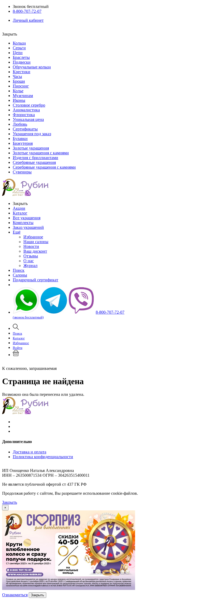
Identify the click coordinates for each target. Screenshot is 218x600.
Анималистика (26, 110)
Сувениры (22, 172)
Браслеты (21, 57)
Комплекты (23, 222)
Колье (18, 91)
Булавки (20, 138)
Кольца (19, 43)
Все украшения (26, 218)
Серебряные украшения (34, 162)
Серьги (19, 48)
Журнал (30, 265)
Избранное (33, 237)
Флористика (24, 114)
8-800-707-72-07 (27, 11)
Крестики (21, 71)
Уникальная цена (28, 119)
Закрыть (9, 502)
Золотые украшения (31, 148)
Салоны (20, 275)
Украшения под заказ (32, 134)
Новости (31, 246)
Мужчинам (23, 95)
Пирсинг (21, 86)
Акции (19, 208)
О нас (28, 261)
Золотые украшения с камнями (41, 153)
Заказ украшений (28, 227)
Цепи (18, 52)
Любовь (20, 124)
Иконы (19, 100)
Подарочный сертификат (35, 280)
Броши (19, 81)
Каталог (20, 213)
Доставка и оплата (29, 452)
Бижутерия (23, 143)
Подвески (22, 62)
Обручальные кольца (32, 67)
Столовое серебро (29, 105)
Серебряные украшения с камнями (44, 167)
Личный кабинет (28, 20)
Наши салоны (35, 241)
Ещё (16, 232)
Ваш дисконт (35, 251)
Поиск (18, 270)
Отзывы (30, 256)
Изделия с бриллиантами (35, 157)
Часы (17, 76)
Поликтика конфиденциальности (43, 456)
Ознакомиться (15, 595)
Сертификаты (25, 129)
